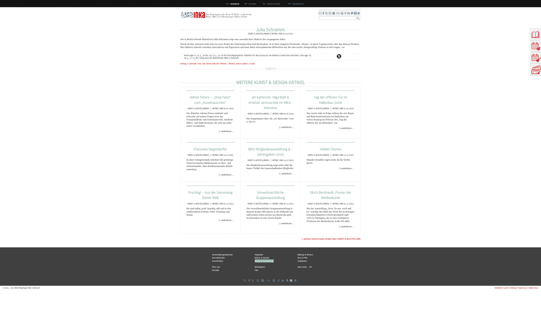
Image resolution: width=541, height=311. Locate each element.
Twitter (339, 56)
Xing (356, 56)
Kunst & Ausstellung (264, 261)
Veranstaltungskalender (222, 254)
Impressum (522, 288)
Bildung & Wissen (305, 254)
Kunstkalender (218, 257)
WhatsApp (327, 56)
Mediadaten (260, 267)
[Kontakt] (320, 13)
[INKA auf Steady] (355, 13)
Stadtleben (302, 261)
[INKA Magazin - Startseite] (213, 5)
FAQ (256, 270)
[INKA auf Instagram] (330, 13)
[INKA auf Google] (342, 13)
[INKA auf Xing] (345, 13)
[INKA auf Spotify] (333, 13)
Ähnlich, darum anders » (239, 63)
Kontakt (215, 270)
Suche (506, 288)
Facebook (333, 56)
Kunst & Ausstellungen (198, 108)
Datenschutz (533, 288)
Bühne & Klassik (262, 257)
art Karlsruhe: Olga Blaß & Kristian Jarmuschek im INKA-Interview (270, 102)
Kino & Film (302, 257)
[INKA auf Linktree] (358, 13)
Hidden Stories (330, 149)
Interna (252, 4)
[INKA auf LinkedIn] (349, 13)
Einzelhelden (217, 261)
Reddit (344, 56)
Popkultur (259, 254)
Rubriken (234, 4)
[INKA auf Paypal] (352, 13)
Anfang (183, 63)
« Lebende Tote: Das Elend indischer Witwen (207, 63)
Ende (252, 63)
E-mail (322, 56)
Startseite (498, 288)
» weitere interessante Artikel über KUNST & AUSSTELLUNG (331, 238)
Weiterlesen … (227, 131)
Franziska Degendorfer (210, 149)
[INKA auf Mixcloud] (338, 13)
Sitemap (513, 288)
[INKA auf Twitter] (326, 13)
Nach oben (302, 267)
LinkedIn (350, 56)
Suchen (359, 18)
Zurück (270, 69)
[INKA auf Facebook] (323, 13)
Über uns (216, 267)
